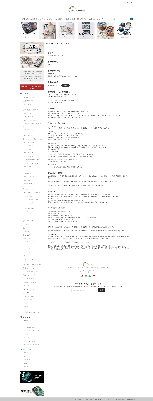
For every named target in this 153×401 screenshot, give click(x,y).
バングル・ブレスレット (30, 242)
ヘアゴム (26, 255)
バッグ (26, 212)
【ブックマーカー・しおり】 (31, 271)
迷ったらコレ (27, 104)
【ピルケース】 (27, 231)
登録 (101, 290)
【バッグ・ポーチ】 (28, 208)
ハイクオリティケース (30, 146)
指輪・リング (27, 238)
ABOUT (26, 320)
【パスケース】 (27, 224)
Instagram (27, 359)
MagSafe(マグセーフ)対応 (31, 163)
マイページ (27, 334)
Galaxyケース (27, 173)
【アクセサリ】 (27, 235)
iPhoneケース (27, 170)
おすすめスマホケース (30, 142)
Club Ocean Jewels (30, 327)
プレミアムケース (28, 152)
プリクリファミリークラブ (31, 331)
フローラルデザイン (29, 176)
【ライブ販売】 (27, 293)
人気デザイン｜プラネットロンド (32, 130)
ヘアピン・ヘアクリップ (30, 259)
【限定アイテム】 (27, 135)
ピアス (26, 245)
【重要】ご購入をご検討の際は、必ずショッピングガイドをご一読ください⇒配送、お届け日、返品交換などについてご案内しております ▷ (61, 19)
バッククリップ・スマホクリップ (32, 192)
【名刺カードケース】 (29, 268)
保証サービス (28, 353)
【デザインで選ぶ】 (28, 296)
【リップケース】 (27, 228)
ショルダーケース (28, 156)
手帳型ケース (27, 166)
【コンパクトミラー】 (29, 221)
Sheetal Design (28, 183)
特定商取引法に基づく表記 (31, 344)
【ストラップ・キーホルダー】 (31, 264)
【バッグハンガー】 (28, 278)
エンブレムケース (28, 149)
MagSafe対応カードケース (31, 196)
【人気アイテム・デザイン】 (31, 110)
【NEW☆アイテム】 (28, 97)
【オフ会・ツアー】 (28, 289)
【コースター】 (27, 286)
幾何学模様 (27, 180)
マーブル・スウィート (30, 300)
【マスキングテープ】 (29, 275)
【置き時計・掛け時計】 (29, 282)
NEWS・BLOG (28, 324)
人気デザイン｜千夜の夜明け (31, 120)
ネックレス (27, 252)
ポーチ (26, 215)
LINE (25, 363)
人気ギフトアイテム (29, 116)
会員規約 (132, 399)
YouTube (26, 366)
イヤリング (27, 248)
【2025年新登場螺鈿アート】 (31, 312)
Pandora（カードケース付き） (32, 159)
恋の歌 (26, 306)
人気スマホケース (28, 113)
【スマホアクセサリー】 (29, 189)
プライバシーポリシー (30, 341)
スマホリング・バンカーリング (32, 199)
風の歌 (26, 303)
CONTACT (27, 337)
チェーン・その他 (28, 203)
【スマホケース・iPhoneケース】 (32, 139)
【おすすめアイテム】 (29, 101)
